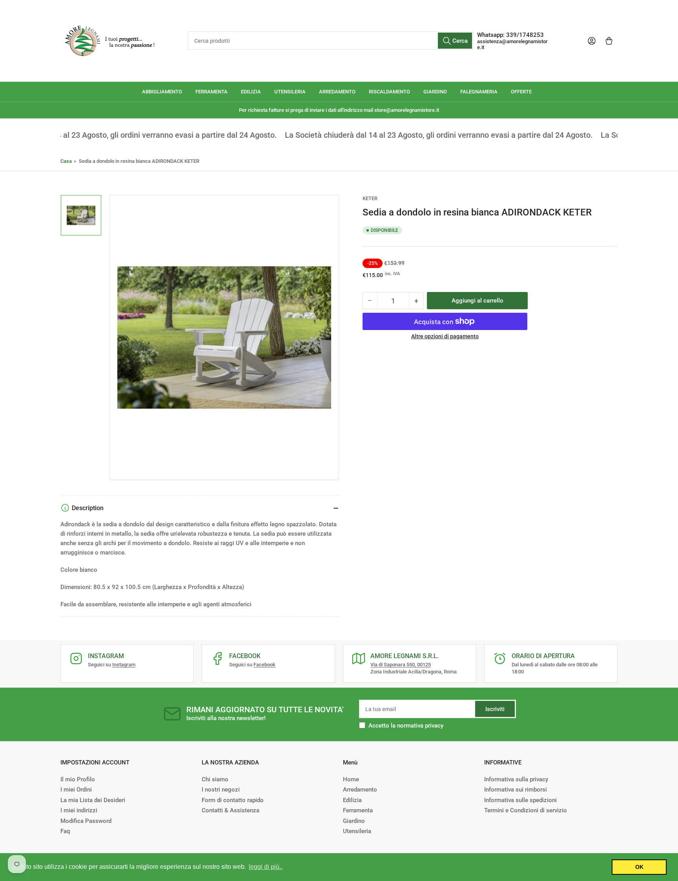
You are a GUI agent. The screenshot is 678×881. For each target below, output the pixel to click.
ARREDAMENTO (337, 92)
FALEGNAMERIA (479, 92)
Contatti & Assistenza (230, 810)
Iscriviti (495, 709)
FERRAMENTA (211, 92)
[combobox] (330, 40)
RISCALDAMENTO (389, 92)
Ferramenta (358, 810)
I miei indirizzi (78, 810)
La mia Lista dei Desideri (92, 800)
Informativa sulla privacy (516, 779)
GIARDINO (435, 92)
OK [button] (639, 867)
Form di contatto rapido (233, 800)
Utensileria (357, 831)
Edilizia (352, 800)
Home (351, 779)
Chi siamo (215, 779)
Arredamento (360, 789)
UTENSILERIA (290, 92)
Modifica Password (85, 820)
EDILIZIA (251, 92)
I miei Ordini (76, 789)
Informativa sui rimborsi (515, 789)
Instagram (123, 665)
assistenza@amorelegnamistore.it (512, 44)
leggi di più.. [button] (265, 866)
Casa (66, 161)
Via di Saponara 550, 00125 (400, 665)
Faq (65, 831)
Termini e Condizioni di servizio (525, 810)
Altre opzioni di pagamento (445, 336)
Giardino (354, 820)
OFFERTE (521, 92)
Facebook (264, 665)
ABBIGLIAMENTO (162, 92)
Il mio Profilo (77, 779)
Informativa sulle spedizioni (520, 800)
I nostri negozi (221, 789)
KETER (370, 198)
